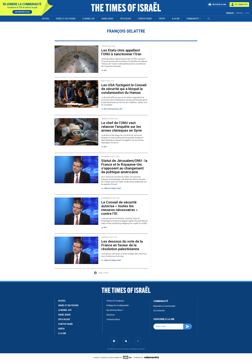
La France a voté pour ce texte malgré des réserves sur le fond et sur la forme (124, 254)
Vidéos (162, 18)
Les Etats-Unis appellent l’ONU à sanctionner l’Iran (121, 52)
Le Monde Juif (88, 18)
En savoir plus (22, 12)
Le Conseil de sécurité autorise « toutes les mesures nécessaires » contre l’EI (119, 208)
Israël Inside (107, 18)
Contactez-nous (113, 319)
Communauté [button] (193, 18)
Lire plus (103, 273)
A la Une (176, 18)
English (239, 13)
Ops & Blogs (125, 18)
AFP (105, 70)
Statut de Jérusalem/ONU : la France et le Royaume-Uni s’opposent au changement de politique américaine (124, 166)
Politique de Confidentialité (117, 305)
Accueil (45, 18)
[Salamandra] (151, 357)
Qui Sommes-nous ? (114, 310)
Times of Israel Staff (112, 188)
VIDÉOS (61, 329)
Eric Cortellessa (111, 109)
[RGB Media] (128, 357)
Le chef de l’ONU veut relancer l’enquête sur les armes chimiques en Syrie (121, 126)
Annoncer (110, 315)
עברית (247, 13)
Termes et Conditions (115, 301)
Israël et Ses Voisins (66, 18)
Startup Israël (145, 18)
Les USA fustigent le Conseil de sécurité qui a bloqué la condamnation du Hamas (123, 89)
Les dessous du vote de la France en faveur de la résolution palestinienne (122, 245)
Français (230, 13)
